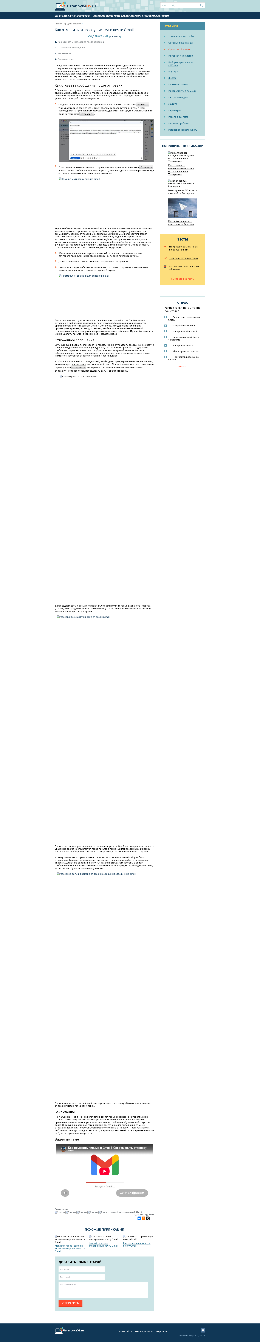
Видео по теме (64, 58)
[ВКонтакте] (139, 1218)
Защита (172, 103)
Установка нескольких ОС (182, 129)
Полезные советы (178, 84)
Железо (172, 77)
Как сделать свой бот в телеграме (183, 338)
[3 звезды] (81, 1212)
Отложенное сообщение (70, 47)
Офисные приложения (180, 42)
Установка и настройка (181, 36)
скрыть (115, 36)
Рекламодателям (144, 1331)
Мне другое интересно (185, 351)
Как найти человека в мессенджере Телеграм (181, 222)
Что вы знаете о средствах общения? (184, 268)
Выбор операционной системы (180, 63)
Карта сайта (125, 1331)
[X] (148, 1218)
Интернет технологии (180, 55)
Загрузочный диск (178, 97)
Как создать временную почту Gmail (136, 1244)
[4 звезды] (92, 1212)
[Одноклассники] (143, 1218)
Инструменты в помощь (182, 90)
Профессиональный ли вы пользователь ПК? (183, 248)
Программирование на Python (183, 358)
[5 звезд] (103, 1212)
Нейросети (161, 1331)
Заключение (63, 53)
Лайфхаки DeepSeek (184, 325)
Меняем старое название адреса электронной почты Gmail (70, 1248)
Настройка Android (183, 345)
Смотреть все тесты (182, 278)
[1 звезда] (60, 1212)
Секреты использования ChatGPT (184, 318)
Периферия (174, 110)
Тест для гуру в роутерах (183, 257)
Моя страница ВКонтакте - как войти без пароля (182, 192)
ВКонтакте (203, 1330)
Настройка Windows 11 (186, 331)
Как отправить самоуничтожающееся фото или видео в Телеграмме (181, 169)
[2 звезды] (70, 1212)
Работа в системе (178, 116)
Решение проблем (178, 123)
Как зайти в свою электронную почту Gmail (103, 1244)
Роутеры (173, 71)
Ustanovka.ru (81, 5)
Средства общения (179, 49)
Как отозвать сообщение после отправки (79, 41)
